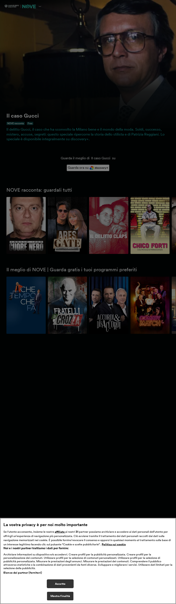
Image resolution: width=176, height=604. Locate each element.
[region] (88, 561)
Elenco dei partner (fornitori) (22, 572)
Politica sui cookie (114, 544)
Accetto (60, 583)
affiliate (60, 531)
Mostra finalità (60, 596)
